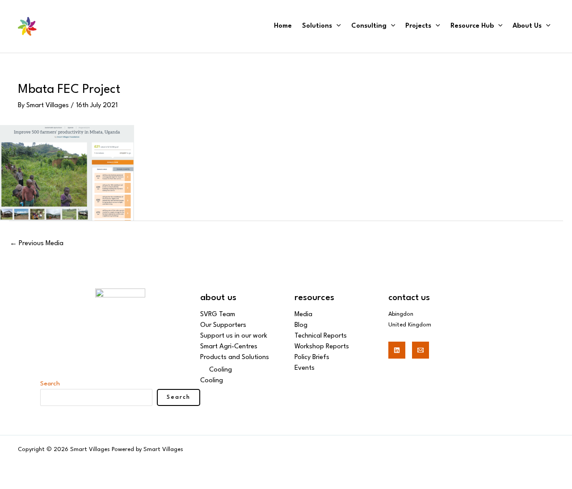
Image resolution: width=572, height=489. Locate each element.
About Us (527, 26)
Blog (300, 325)
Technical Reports (320, 336)
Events (304, 368)
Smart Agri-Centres (228, 346)
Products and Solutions (234, 357)
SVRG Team (217, 314)
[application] (336, 26)
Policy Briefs (311, 357)
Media (303, 314)
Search (50, 383)
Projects (418, 26)
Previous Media (36, 243)
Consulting (369, 26)
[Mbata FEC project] (67, 172)
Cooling (220, 370)
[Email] (420, 350)
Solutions (317, 26)
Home (283, 26)
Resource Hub (472, 26)
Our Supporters (223, 325)
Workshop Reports (321, 346)
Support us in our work (233, 336)
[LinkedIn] (396, 350)
